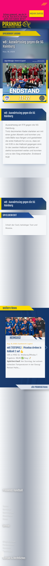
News (5, 519)
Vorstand (7, 548)
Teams (6, 506)
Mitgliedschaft (9, 541)
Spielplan (7, 509)
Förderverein (8, 544)
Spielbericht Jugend (11, 33)
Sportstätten (8, 512)
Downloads (8, 515)
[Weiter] (47, 347)
